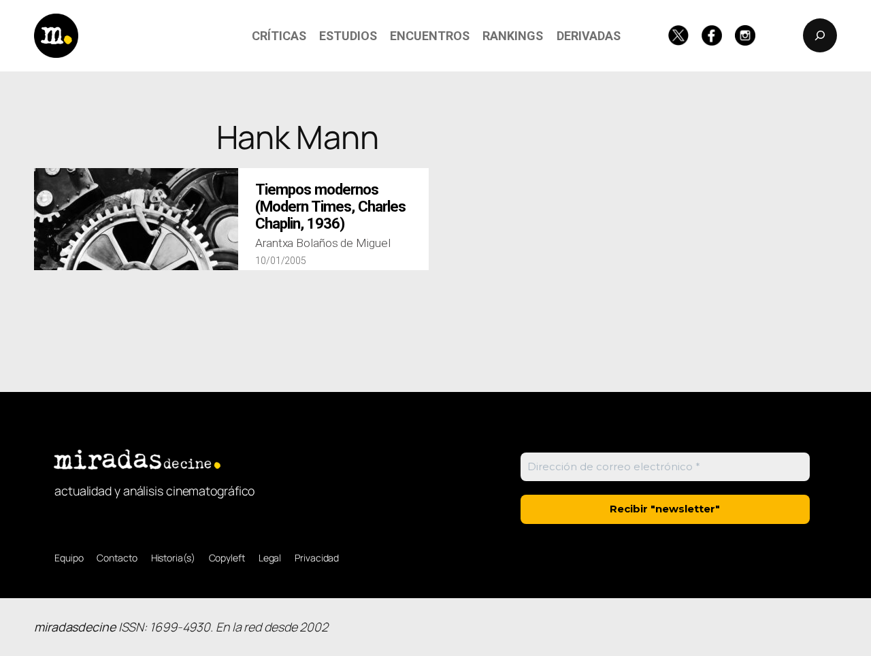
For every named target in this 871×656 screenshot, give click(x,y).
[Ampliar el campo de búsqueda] (820, 35)
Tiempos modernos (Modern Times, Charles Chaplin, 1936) (330, 206)
